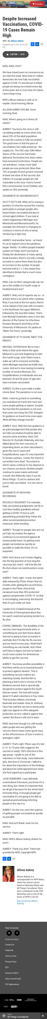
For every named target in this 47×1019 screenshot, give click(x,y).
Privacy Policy (10, 962)
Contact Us (9, 945)
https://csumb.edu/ (13, 979)
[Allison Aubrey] (8, 874)
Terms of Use (10, 956)
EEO (7, 967)
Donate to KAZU (11, 973)
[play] (4, 1015)
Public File (9, 950)
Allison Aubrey (17, 41)
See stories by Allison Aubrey (27, 902)
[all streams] (43, 1015)
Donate (38, 4)
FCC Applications (12, 984)
